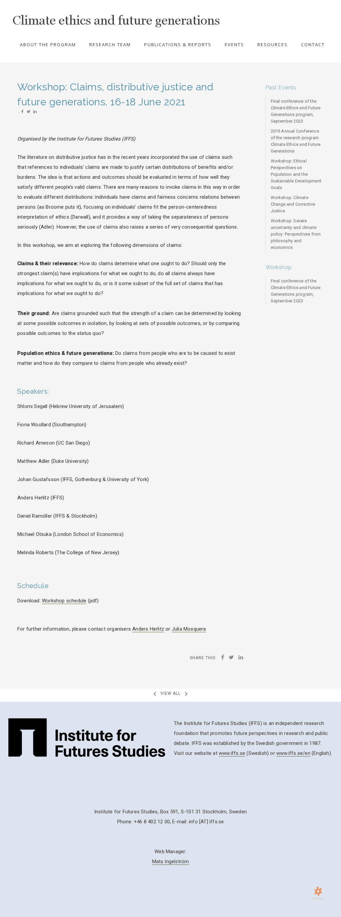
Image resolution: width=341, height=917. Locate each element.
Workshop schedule (64, 601)
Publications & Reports (177, 45)
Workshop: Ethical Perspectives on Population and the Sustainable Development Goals (296, 174)
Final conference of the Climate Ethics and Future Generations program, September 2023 (296, 111)
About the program (48, 45)
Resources (272, 45)
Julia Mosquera (189, 629)
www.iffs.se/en (293, 753)
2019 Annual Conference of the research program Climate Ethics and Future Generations (296, 141)
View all (170, 693)
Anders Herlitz (148, 629)
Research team (110, 45)
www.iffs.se (232, 753)
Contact (313, 45)
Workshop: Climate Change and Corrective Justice (293, 204)
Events (234, 45)
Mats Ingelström (170, 862)
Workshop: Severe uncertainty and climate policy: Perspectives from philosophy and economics (296, 234)
